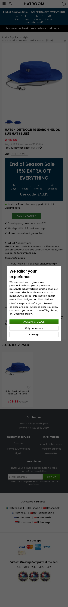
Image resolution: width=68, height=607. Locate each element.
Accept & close (34, 322)
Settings (34, 334)
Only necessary (34, 328)
